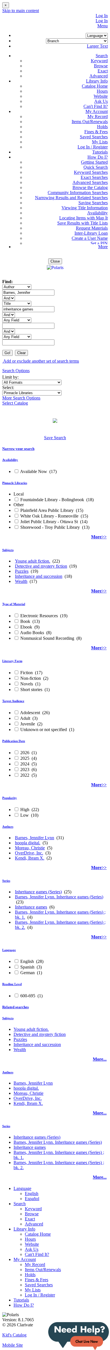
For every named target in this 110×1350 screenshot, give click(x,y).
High (24, 809)
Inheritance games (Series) (38, 891)
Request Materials (92, 228)
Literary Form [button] (12, 661)
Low (24, 815)
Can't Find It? (95, 106)
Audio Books (32, 632)
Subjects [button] (8, 550)
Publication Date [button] (13, 741)
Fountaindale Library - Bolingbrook (52, 499)
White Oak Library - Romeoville (49, 516)
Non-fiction (30, 678)
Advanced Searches (90, 182)
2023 (24, 769)
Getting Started (94, 162)
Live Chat (78, 1336)
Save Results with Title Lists (82, 223)
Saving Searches (93, 202)
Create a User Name (90, 238)
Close (55, 261)
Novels (26, 683)
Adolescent (30, 712)
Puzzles (21, 571)
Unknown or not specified (43, 729)
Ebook (26, 627)
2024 (24, 763)
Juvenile (27, 723)
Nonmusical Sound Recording (47, 638)
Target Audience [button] (13, 701)
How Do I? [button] (97, 157)
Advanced (98, 76)
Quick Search (95, 167)
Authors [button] (7, 826)
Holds (102, 126)
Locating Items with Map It (83, 218)
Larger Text (97, 46)
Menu (102, 25)
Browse (101, 65)
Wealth (21, 581)
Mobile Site (12, 1345)
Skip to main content (20, 10)
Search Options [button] (16, 370)
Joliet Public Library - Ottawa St (49, 521)
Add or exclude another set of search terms (40, 361)
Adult (25, 718)
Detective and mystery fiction (41, 566)
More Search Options (21, 398)
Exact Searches (94, 177)
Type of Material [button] (13, 604)
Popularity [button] (9, 798)
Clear (21, 353)
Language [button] (9, 950)
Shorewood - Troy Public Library (50, 527)
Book (25, 621)
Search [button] (102, 55)
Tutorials (100, 152)
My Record (97, 116)
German (27, 972)
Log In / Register (93, 147)
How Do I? (24, 1305)
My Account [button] (96, 111)
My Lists (100, 141)
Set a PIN (99, 243)
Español (32, 1198)
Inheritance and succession (38, 576)
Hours (102, 91)
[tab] (55, 449)
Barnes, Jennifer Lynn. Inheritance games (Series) (59, 896)
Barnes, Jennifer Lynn (34, 837)
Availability (97, 212)
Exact (103, 70)
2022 (24, 775)
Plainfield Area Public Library (47, 510)
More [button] (103, 246)
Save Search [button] (55, 437)
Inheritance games (31, 907)
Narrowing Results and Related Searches (71, 197)
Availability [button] (10, 459)
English (27, 961)
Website (101, 96)
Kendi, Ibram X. (29, 858)
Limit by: (11, 377)
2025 (24, 758)
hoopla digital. (27, 842)
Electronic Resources (39, 615)
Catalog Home (95, 86)
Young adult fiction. (32, 561)
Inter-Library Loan (91, 233)
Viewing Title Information (84, 207)
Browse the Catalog (90, 187)
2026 (24, 752)
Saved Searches (94, 136)
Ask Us (101, 101)
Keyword (99, 60)
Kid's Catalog (14, 1335)
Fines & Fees (96, 131)
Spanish (27, 967)
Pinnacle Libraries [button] (14, 483)
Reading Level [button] (12, 984)
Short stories (31, 689)
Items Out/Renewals (90, 121)
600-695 (27, 995)
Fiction (26, 672)
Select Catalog (15, 403)
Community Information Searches (78, 192)
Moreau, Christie (30, 847)
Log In (102, 15)
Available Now (33, 471)
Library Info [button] (97, 81)
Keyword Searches (91, 172)
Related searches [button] (15, 1007)
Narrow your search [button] (18, 449)
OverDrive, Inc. (29, 853)
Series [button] (6, 880)
